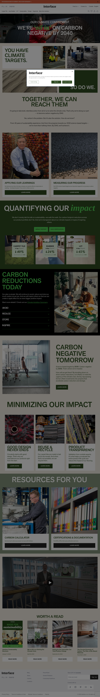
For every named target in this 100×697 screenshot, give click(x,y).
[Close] (72, 71)
